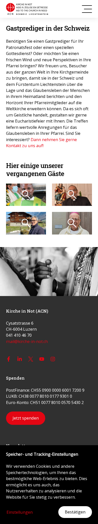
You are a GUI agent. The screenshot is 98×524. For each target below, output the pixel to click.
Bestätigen (75, 512)
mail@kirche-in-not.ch (27, 341)
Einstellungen (20, 512)
